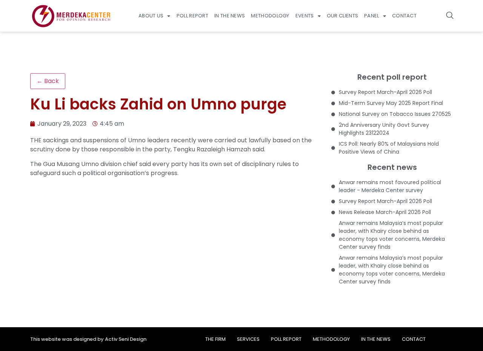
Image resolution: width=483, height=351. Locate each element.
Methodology (270, 15)
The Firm (215, 339)
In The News (229, 15)
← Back (48, 81)
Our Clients (342, 15)
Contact (404, 15)
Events (304, 15)
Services (248, 339)
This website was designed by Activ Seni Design (88, 339)
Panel (371, 15)
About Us (150, 15)
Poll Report (192, 15)
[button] (449, 15)
